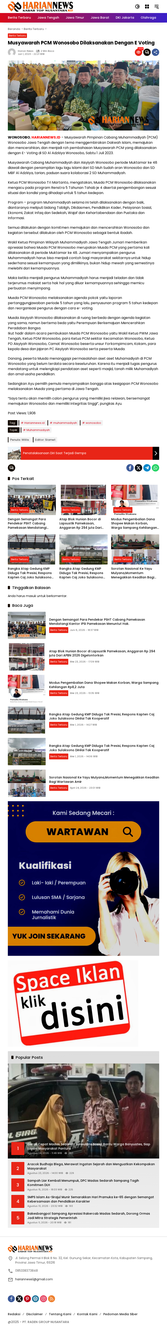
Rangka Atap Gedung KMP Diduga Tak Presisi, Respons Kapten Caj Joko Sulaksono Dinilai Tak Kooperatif (30, 573)
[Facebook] (130, 468)
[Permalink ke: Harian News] (13, 52)
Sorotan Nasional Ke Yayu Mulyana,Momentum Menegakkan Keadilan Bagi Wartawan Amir (132, 573)
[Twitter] (138, 468)
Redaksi (14, 1314)
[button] (137, 6)
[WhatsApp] (155, 468)
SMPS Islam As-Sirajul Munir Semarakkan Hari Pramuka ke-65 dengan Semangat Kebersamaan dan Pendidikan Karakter (90, 1199)
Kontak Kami (87, 1314)
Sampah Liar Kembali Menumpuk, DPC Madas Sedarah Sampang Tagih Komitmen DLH (83, 1183)
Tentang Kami (60, 1314)
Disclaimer (34, 1314)
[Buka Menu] (147, 6)
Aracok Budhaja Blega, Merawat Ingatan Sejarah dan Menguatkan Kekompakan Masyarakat (91, 1166)
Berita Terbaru (17, 35)
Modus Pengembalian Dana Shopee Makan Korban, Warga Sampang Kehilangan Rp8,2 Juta (134, 523)
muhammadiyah (65, 423)
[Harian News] (40, 6)
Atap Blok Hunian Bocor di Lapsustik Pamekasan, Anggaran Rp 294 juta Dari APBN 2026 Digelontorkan (80, 523)
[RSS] (51, 1298)
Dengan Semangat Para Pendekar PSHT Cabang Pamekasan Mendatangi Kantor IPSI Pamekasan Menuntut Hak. (27, 523)
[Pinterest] (27, 1298)
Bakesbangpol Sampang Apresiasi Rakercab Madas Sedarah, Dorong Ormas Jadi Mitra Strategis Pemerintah (88, 1216)
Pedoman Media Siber (120, 1314)
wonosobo (93, 423)
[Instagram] (43, 1298)
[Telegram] (147, 468)
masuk (31, 596)
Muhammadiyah (38, 430)
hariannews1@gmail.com (34, 1279)
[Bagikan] (155, 52)
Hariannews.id (34, 423)
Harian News (25, 51)
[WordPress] (35, 1298)
